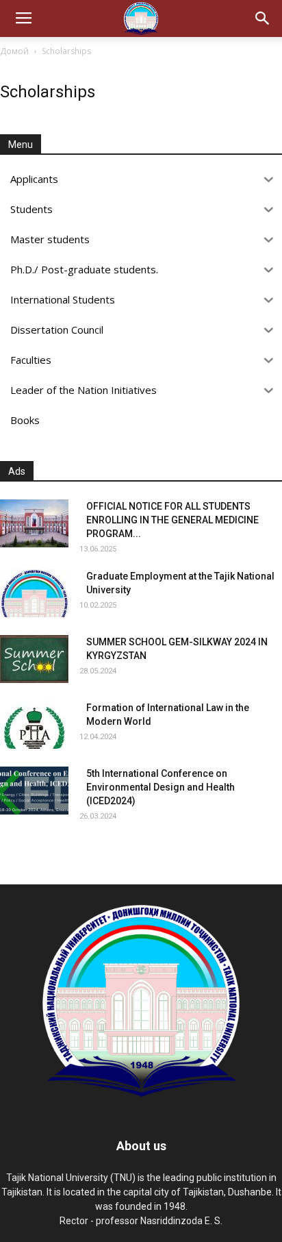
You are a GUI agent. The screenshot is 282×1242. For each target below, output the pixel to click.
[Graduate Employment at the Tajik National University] (34, 593)
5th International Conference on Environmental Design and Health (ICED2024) (160, 787)
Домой (14, 51)
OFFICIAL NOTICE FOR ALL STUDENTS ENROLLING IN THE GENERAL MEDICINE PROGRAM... (172, 520)
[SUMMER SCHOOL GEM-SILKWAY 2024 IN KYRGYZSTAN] (34, 659)
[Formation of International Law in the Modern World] (34, 725)
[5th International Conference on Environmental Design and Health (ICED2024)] (34, 791)
